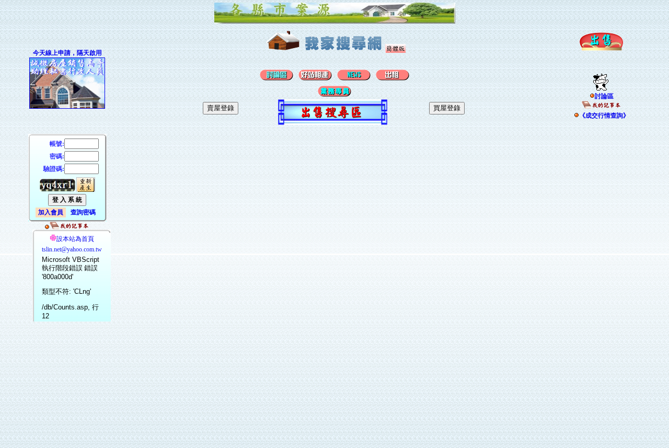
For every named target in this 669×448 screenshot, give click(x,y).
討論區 (604, 96)
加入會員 (50, 212)
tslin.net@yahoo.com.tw (72, 249)
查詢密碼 (83, 212)
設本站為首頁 (75, 239)
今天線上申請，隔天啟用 (67, 52)
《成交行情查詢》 (604, 115)
